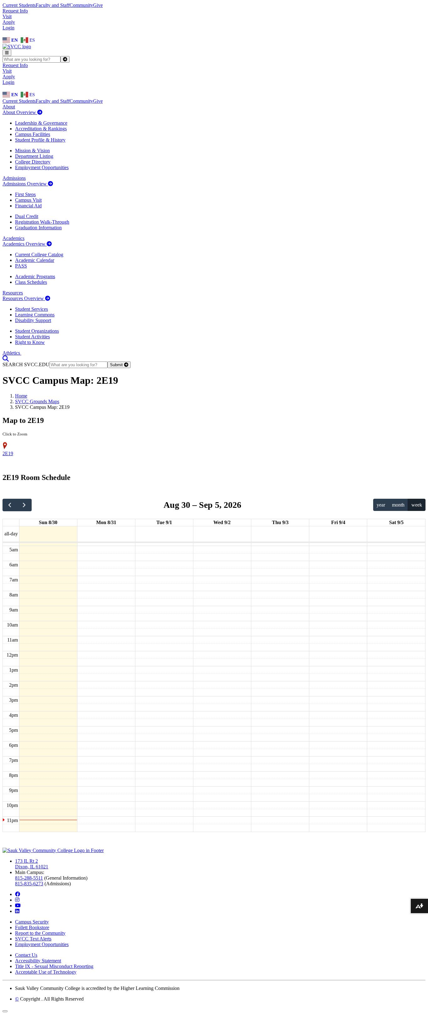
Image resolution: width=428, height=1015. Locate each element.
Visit (7, 16)
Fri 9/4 (338, 522)
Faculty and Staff (53, 5)
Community (81, 5)
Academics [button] (13, 238)
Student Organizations (37, 331)
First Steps (25, 194)
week (416, 505)
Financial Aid (28, 205)
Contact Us (26, 955)
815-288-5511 (29, 878)
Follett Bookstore (32, 927)
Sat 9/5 (396, 522)
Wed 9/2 (222, 522)
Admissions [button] (14, 178)
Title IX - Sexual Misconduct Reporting (54, 966)
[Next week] (24, 505)
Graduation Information (38, 227)
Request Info (15, 10)
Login (8, 27)
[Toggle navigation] (7, 52)
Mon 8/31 (106, 522)
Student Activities (32, 336)
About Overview (20, 112)
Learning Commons (35, 314)
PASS (21, 265)
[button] (6, 358)
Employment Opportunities (42, 167)
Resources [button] (13, 292)
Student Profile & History (40, 140)
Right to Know (30, 342)
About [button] (9, 106)
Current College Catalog (39, 254)
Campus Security (32, 921)
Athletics (12, 353)
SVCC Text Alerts (33, 938)
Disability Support (33, 320)
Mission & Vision (32, 150)
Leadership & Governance (41, 123)
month (398, 505)
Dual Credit (26, 216)
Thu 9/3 (280, 522)
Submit (117, 364)
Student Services (31, 309)
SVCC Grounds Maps (37, 401)
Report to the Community (40, 933)
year (381, 505)
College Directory (32, 161)
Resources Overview (24, 298)
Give (98, 5)
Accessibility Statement (38, 960)
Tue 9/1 (164, 522)
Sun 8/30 (48, 522)
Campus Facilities (32, 134)
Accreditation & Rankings (41, 128)
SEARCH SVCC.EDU (26, 364)
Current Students (19, 5)
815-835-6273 (29, 883)
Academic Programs (35, 276)
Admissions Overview (25, 183)
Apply (9, 22)
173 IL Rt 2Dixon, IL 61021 (31, 863)
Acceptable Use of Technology (45, 972)
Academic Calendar (34, 260)
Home (21, 395)
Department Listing (34, 156)
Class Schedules (31, 282)
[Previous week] (10, 505)
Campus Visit (28, 200)
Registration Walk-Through (42, 222)
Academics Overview (25, 244)
